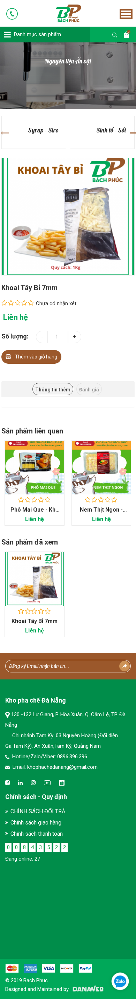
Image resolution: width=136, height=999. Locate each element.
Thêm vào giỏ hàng (36, 357)
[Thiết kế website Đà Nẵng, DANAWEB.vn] (87, 989)
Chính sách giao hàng (35, 822)
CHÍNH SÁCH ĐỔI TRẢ (37, 811)
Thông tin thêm (52, 389)
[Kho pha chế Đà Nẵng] (58, 13)
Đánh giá (89, 389)
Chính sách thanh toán (36, 833)
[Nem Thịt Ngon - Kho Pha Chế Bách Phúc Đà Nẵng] (101, 467)
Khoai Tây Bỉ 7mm (35, 621)
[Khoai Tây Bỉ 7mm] (68, 216)
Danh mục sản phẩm (37, 34)
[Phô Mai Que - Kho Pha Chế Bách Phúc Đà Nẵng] (34, 467)
